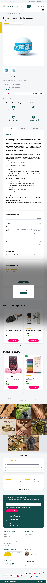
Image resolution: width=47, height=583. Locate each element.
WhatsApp (30, 564)
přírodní (32, 229)
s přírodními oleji (38, 229)
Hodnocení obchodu (28, 534)
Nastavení (23, 295)
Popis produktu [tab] (10, 128)
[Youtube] (13, 563)
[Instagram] (8, 563)
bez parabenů (19, 229)
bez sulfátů (24, 229)
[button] (21, 345)
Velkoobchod (6, 545)
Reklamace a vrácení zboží (9, 538)
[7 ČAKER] (33, 365)
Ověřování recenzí (7, 543)
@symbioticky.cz (23, 400)
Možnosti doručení (38, 93)
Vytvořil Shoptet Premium (37, 581)
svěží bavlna (39, 218)
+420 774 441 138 (30, 558)
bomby (40, 223)
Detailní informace (6, 89)
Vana (40, 226)
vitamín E (38, 233)
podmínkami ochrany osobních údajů (23, 507)
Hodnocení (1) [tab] (35, 128)
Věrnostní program (28, 538)
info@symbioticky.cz (30, 561)
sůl (40, 233)
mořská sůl (26, 233)
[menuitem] (7, 10)
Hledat (29, 6)
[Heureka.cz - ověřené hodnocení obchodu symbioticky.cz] (13, 554)
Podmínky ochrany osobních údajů (10, 541)
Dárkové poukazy (28, 541)
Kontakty (5, 1)
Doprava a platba (7, 536)
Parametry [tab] (23, 128)
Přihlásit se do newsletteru (12, 510)
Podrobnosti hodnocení (19, 23)
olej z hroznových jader (32, 233)
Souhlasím (24, 293)
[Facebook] (5, 563)
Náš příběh (10, 1)
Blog (13, 1)
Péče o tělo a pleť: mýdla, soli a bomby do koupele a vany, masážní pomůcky (23, 254)
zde (26, 290)
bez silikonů (29, 229)
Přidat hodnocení (23, 282)
